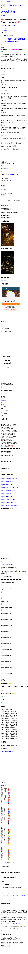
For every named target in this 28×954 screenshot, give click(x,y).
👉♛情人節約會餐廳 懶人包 (8, 490)
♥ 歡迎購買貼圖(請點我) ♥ (7, 751)
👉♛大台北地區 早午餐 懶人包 (9, 478)
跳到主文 (3, 15)
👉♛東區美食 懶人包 (6, 484)
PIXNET (7, 926)
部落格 (5, 30)
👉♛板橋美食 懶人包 (6, 496)
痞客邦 (9, 174)
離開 (9, 945)
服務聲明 (16, 928)
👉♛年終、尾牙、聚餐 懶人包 (9, 499)
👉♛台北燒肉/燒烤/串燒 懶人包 (9, 505)
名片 (5, 32)
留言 (12, 174)
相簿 (5, 29)
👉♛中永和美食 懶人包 (7, 481)
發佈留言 (3, 195)
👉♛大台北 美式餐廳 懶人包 (8, 502)
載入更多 (3, 185)
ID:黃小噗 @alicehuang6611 (8, 564)
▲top (2, 183)
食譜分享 (12, 178)
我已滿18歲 (3, 945)
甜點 (11, 180)
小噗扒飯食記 (8, 11)
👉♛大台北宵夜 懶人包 (7, 493)
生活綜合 (12, 26)
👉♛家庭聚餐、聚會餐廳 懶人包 (9, 487)
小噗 (2, 165)
